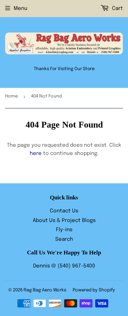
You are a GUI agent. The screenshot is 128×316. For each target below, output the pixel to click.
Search (64, 239)
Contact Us (64, 211)
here (36, 153)
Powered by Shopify (94, 290)
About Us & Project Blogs (64, 220)
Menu (20, 8)
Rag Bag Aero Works (45, 290)
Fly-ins (64, 230)
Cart (117, 8)
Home (11, 96)
